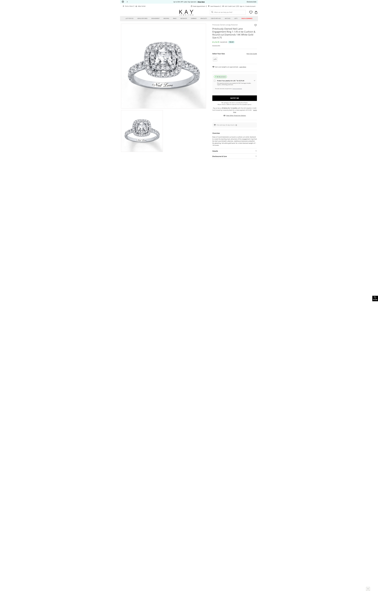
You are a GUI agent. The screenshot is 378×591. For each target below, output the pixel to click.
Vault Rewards (215, 6)
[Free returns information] (236, 125)
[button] (127, 2)
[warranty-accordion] (254, 81)
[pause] (123, 2)
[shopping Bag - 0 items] (256, 12)
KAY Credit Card (230, 6)
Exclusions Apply (216, 45)
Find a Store (129, 6)
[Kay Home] (186, 12)
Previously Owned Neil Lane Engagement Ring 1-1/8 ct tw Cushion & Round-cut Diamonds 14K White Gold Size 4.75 (233, 33)
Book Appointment (199, 6)
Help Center (142, 6)
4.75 (215, 59)
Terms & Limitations (237, 88)
